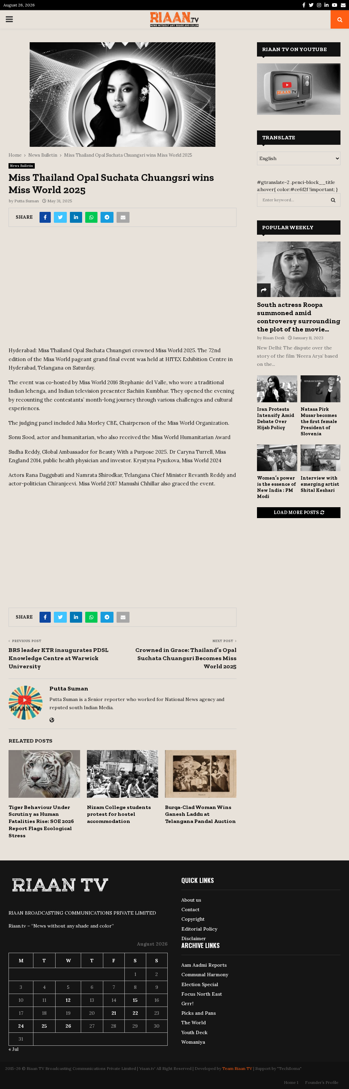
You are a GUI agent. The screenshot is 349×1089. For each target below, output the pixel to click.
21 (113, 1013)
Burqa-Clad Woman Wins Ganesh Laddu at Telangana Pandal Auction (200, 814)
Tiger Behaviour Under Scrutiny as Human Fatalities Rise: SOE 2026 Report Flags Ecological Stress (41, 821)
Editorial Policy (199, 929)
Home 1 (291, 1082)
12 (68, 1000)
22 (135, 1013)
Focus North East (201, 994)
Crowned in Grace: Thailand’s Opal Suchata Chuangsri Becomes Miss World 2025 (186, 658)
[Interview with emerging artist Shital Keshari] (321, 458)
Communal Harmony (204, 974)
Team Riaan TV (237, 1068)
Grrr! (187, 1003)
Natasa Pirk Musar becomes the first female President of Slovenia (319, 421)
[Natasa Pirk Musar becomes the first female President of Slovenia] (321, 388)
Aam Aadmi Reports (204, 965)
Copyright (192, 919)
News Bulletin (21, 166)
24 (21, 1026)
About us (191, 900)
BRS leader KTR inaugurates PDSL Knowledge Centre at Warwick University (58, 658)
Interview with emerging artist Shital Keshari (320, 484)
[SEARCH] (333, 200)
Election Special (199, 984)
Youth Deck (194, 1032)
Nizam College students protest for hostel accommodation (119, 814)
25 (44, 1026)
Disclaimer (193, 938)
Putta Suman (26, 200)
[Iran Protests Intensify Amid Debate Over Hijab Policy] (277, 388)
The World (193, 1023)
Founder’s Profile (321, 1082)
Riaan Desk (274, 337)
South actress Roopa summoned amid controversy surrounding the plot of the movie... (298, 316)
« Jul (13, 1049)
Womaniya (193, 1042)
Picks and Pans (198, 1013)
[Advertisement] (122, 289)
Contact (190, 909)
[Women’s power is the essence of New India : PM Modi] (277, 458)
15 (135, 1000)
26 (68, 1026)
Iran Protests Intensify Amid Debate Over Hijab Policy (275, 418)
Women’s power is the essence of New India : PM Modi (276, 487)
